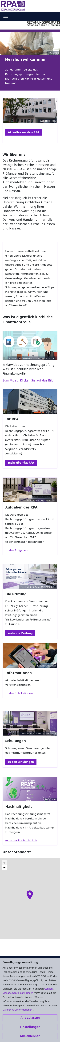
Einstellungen (30, 1027)
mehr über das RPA (21, 462)
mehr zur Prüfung (20, 633)
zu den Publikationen (19, 693)
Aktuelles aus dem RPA (23, 132)
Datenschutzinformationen (18, 1009)
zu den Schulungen (21, 762)
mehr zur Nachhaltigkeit (21, 840)
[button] (30, 895)
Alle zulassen (30, 1018)
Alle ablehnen (30, 1036)
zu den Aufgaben (16, 550)
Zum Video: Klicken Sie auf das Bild (28, 380)
